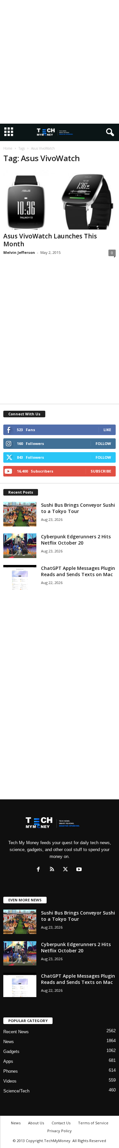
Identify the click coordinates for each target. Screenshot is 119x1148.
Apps (8, 1061)
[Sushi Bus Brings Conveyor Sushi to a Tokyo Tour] (19, 514)
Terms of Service (93, 1122)
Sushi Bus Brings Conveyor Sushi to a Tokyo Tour (78, 508)
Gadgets (11, 1051)
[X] (67, 869)
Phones (10, 1071)
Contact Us (61, 1122)
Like (107, 429)
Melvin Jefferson (19, 252)
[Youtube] (80, 869)
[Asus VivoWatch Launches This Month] (59, 200)
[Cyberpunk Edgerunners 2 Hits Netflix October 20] (19, 545)
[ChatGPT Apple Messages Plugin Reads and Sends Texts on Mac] (19, 577)
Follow (103, 443)
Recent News (16, 1031)
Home (7, 148)
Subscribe (101, 471)
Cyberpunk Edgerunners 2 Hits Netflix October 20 (76, 539)
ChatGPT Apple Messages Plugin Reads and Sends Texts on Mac (78, 571)
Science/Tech (16, 1090)
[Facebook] (40, 869)
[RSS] (53, 869)
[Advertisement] (59, 62)
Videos (10, 1081)
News (8, 1041)
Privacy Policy (59, 1130)
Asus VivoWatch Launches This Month (50, 240)
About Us (36, 1122)
